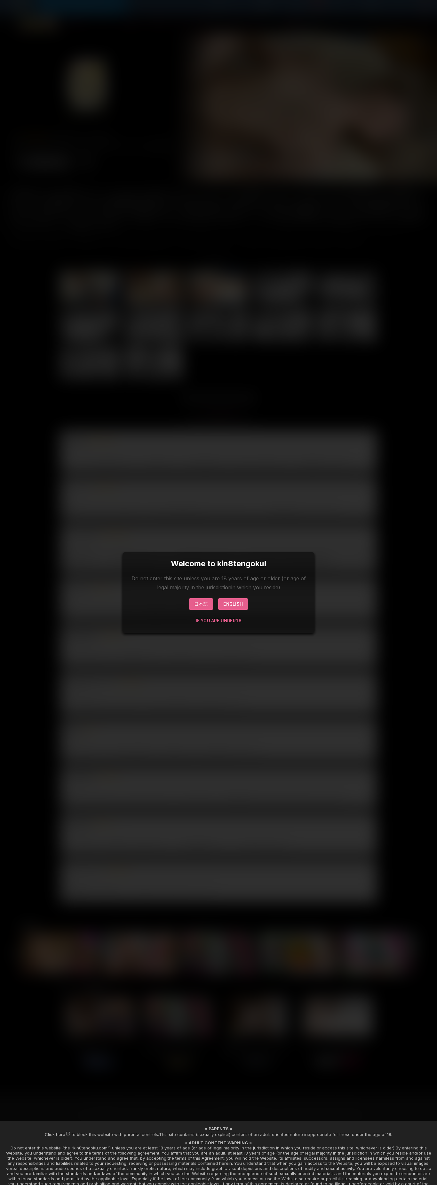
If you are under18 (218, 620)
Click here (55, 1134)
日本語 (201, 604)
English (233, 604)
